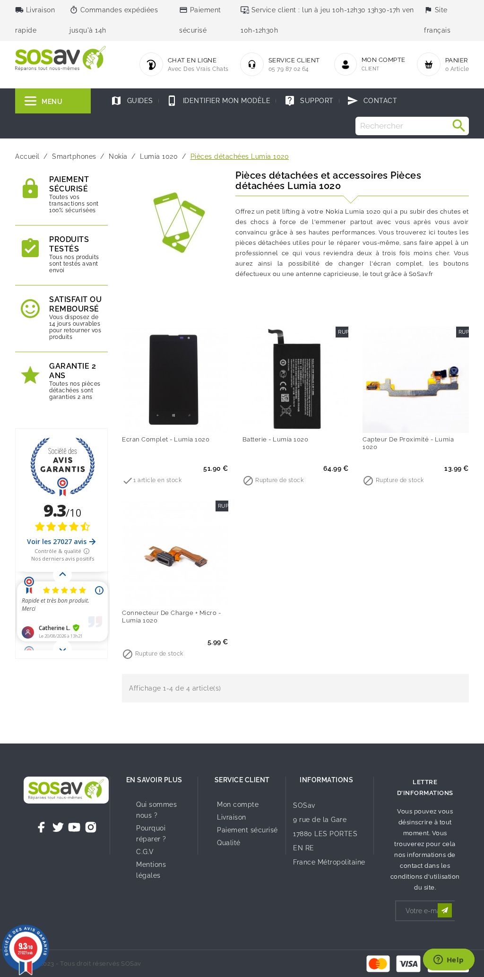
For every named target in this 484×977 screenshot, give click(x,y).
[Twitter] (58, 827)
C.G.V (145, 852)
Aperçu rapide (195, 419)
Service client (242, 780)
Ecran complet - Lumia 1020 (165, 439)
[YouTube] (74, 827)
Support (309, 100)
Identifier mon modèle (218, 100)
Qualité (229, 843)
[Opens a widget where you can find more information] (449, 960)
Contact (372, 100)
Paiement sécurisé (247, 830)
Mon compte (238, 804)
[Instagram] (91, 827)
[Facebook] (42, 827)
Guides (132, 100)
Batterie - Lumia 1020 (275, 439)
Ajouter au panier (155, 419)
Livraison (231, 817)
